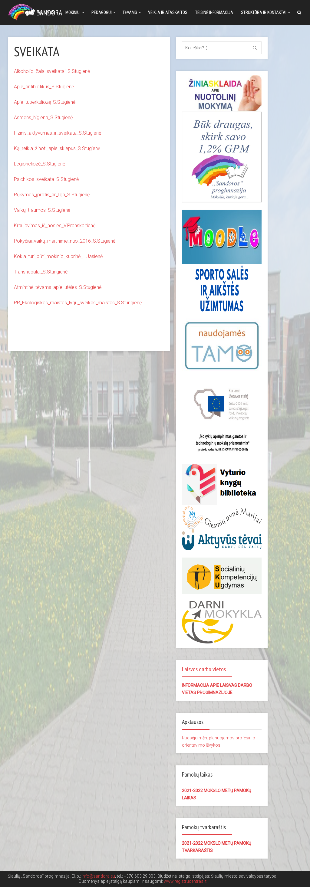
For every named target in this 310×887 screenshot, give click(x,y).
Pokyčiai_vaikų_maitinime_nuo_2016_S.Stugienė (64, 241)
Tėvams (130, 12)
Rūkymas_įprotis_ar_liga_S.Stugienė (52, 195)
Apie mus (46, 12)
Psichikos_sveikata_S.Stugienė (46, 179)
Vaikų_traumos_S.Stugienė (42, 210)
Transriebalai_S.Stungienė (41, 272)
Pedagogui (101, 12)
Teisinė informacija (214, 12)
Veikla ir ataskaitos (167, 12)
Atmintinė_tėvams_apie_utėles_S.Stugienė (57, 287)
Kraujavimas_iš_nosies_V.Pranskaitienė (54, 225)
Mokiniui (73, 12)
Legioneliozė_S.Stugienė (39, 164)
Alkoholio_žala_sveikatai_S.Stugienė (52, 71)
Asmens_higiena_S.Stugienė (43, 117)
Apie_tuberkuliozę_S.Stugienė (44, 102)
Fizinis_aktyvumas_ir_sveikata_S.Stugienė (57, 133)
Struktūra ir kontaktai (263, 12)
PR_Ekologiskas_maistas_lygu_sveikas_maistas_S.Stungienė (78, 303)
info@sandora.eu (98, 876)
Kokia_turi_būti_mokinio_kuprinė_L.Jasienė (58, 256)
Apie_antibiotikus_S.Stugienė (44, 87)
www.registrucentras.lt (185, 881)
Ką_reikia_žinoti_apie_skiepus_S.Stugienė (57, 148)
